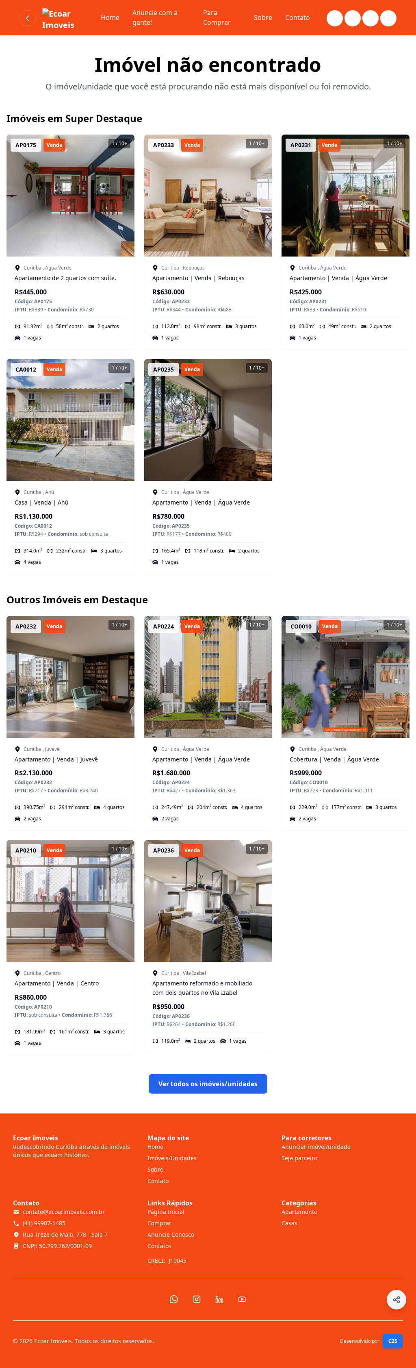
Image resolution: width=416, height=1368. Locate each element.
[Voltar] (28, 18)
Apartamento (299, 1212)
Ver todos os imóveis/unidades (208, 1083)
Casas (289, 1223)
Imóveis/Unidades (172, 1158)
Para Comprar (217, 17)
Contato (297, 17)
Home (110, 17)
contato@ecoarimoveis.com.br (64, 1212)
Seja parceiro (299, 1158)
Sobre (263, 17)
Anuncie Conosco (170, 1234)
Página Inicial (165, 1212)
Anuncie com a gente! (155, 17)
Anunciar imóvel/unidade (316, 1147)
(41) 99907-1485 (44, 1223)
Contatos (159, 1246)
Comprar (159, 1223)
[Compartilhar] (396, 1299)
